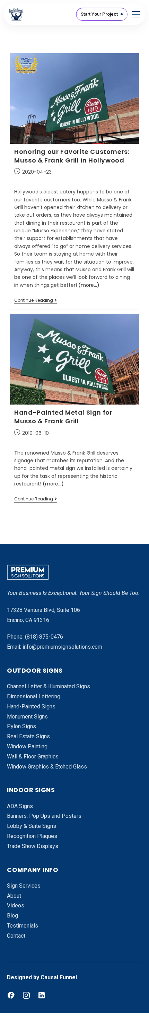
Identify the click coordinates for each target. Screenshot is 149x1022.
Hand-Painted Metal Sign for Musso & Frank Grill (63, 416)
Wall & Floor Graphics (33, 756)
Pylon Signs (21, 726)
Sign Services (24, 885)
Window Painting (27, 746)
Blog (12, 915)
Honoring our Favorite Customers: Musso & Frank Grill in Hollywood (71, 156)
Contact (16, 935)
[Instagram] (26, 995)
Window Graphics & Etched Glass (47, 766)
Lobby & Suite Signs (31, 826)
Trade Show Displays (32, 846)
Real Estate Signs (28, 736)
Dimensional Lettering (33, 696)
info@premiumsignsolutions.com (62, 646)
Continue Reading (35, 300)
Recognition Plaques (32, 836)
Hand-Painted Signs (31, 706)
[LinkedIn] (41, 995)
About (14, 895)
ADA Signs (20, 806)
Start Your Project (99, 14)
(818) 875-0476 (44, 636)
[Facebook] (11, 995)
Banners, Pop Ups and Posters (44, 816)
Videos (15, 905)
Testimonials (22, 925)
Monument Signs (27, 716)
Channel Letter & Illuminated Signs (48, 686)
